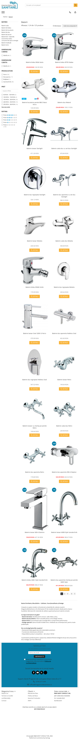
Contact (4, 701)
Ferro (5, 74)
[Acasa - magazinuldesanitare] (12, 5)
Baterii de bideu (6, 28)
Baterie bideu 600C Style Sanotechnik (34, 580)
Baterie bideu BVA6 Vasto (34, 62)
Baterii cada (5, 25)
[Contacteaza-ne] (70, 12)
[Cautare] (75, 5)
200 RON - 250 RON (9, 102)
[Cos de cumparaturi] (75, 12)
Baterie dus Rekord (64, 102)
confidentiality (6, 698)
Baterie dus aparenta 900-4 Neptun (64, 472)
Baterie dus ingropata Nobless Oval (34, 380)
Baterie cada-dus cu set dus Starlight (64, 148)
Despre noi (5, 693)
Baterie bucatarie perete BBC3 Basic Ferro (34, 103)
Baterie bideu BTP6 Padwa (64, 62)
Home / (5, 17)
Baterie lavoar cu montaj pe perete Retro (35, 427)
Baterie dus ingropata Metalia (64, 287)
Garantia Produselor (34, 698)
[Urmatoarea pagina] (74, 593)
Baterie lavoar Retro (64, 380)
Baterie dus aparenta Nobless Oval (64, 333)
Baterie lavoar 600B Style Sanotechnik (64, 532)
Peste (5, 115)
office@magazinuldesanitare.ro (41, 685)
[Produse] (3, 12)
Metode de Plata (33, 693)
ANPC (29, 701)
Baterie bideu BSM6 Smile (35, 287)
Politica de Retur (33, 696)
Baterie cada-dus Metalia (64, 241)
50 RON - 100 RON (8, 95)
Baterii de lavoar (6, 34)
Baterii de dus (6, 32)
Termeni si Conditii (7, 696)
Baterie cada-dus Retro (64, 426)
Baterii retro (5, 45)
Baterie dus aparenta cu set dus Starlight (64, 196)
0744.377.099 (40, 682)
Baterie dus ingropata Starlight (34, 195)
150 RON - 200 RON (9, 99)
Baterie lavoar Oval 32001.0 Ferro (34, 333)
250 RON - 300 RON (9, 104)
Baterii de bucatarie (7, 30)
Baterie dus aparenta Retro (34, 472)
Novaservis (6, 77)
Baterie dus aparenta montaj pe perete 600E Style (64, 581)
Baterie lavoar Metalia (34, 241)
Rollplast (6, 79)
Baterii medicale (6, 43)
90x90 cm (6, 55)
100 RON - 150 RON (9, 97)
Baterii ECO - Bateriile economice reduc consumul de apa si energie (10, 38)
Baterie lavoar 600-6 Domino (34, 532)
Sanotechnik (7, 82)
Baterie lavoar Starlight (34, 148)
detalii (35, 71)
